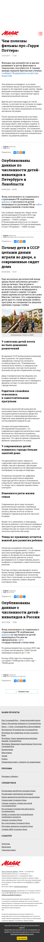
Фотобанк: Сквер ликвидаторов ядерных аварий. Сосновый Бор (19, 739)
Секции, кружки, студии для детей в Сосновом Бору (17, 804)
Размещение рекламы (9, 891)
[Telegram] (17, 152)
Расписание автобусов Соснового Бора (18, 791)
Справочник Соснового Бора (14, 800)
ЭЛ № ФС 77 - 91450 (32, 882)
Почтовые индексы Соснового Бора (17, 826)
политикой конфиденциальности (22, 934)
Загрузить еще (23, 691)
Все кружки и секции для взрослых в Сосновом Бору (18, 810)
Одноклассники (9, 850)
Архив (4, 756)
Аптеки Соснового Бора (12, 820)
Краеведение (7, 749)
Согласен (22, 938)
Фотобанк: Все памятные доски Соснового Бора (20, 734)
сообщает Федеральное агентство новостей (20, 74)
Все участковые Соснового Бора (16, 823)
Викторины (7, 753)
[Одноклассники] (20, 152)
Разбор (4, 759)
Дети (8, 148)
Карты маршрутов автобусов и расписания (21, 797)
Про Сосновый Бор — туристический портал (21, 720)
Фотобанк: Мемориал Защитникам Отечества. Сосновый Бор (22, 745)
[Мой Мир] (23, 152)
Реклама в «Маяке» (10, 776)
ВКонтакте (6, 847)
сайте (39, 204)
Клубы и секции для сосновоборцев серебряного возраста (17, 815)
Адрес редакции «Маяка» (10, 871)
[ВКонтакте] (14, 152)
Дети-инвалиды (20, 237)
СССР (12, 592)
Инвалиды (10, 237)
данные (6, 201)
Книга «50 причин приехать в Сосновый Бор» (21, 723)
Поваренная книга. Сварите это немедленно (21, 762)
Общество (12, 146)
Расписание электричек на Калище (17, 794)
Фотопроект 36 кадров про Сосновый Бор (20, 730)
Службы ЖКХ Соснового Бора (14, 829)
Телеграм (6, 844)
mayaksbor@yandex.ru (21, 886)
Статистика (30, 237)
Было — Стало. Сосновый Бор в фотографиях (21, 726)
